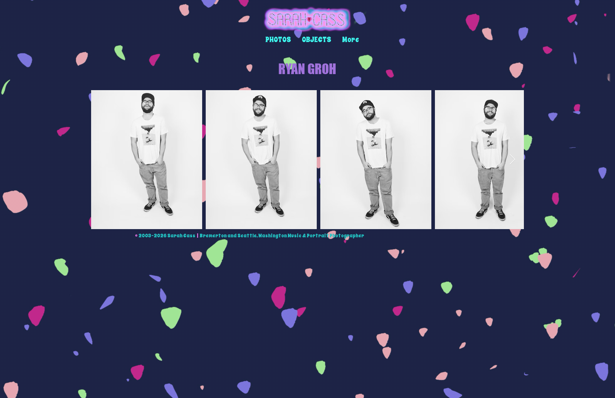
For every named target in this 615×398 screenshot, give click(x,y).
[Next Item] (512, 159)
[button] (278, 40)
